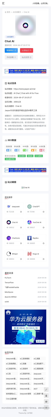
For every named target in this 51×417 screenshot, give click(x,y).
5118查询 (39, 156)
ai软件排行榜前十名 (12, 389)
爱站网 (30, 156)
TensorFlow (9, 282)
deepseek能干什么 (12, 359)
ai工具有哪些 (25, 359)
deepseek (37, 374)
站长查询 (22, 156)
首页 (8, 12)
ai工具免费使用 (11, 364)
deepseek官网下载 (12, 384)
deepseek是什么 (26, 389)
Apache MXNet (10, 297)
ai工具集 (37, 359)
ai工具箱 (23, 364)
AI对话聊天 (17, 12)
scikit (7, 302)
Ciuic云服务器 (11, 399)
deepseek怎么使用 (26, 384)
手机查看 (10, 57)
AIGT (35, 389)
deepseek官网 (25, 394)
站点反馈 (25, 57)
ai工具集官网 (38, 369)
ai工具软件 (24, 369)
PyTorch (8, 278)
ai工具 (8, 374)
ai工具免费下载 (39, 364)
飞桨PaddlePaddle (12, 287)
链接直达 (10, 50)
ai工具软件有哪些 (12, 369)
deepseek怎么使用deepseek (26, 379)
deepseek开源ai (40, 379)
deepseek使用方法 (12, 379)
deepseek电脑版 (40, 384)
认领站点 (25, 50)
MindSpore (9, 292)
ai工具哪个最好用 (40, 394)
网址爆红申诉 (10, 159)
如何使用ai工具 (11, 394)
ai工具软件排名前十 (26, 374)
